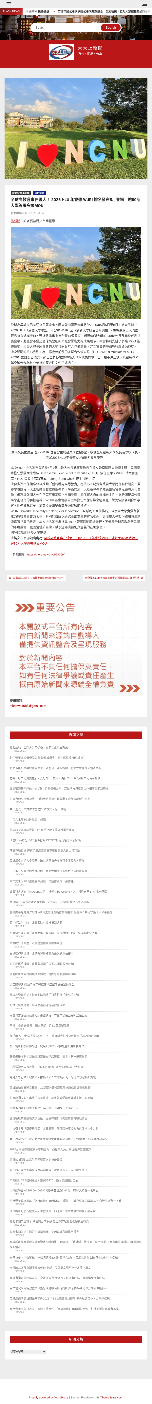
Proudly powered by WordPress (48, 1397)
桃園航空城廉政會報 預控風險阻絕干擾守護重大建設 (42, 829)
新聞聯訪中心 (19, 213)
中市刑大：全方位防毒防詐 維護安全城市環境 (38, 809)
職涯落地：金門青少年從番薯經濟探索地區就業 (39, 747)
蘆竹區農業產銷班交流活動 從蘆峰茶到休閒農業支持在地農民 (48, 1118)
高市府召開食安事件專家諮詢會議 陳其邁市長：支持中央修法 (48, 1170)
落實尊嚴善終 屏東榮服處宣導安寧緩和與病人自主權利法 (45, 850)
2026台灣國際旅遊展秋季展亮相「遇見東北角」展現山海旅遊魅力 (50, 1149)
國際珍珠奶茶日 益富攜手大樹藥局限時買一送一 (38, 578)
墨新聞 (15, 221)
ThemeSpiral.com (111, 1397)
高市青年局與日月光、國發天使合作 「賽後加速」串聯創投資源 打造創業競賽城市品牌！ (65, 1308)
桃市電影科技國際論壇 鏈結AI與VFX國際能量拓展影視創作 (47, 1046)
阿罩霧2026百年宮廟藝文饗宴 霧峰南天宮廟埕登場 (112, 578)
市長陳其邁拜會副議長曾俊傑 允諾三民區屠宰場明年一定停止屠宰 (50, 1267)
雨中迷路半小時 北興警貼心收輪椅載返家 (36, 922)
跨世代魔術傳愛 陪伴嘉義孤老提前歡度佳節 (37, 1005)
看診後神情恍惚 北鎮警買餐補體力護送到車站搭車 (41, 953)
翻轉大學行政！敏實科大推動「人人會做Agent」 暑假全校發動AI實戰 (53, 1077)
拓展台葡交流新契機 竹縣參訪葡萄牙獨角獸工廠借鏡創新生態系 (50, 798)
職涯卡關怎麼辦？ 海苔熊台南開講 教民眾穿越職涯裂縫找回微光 (49, 1221)
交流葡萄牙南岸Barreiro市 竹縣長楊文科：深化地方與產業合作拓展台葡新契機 (59, 788)
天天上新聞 (90, 48)
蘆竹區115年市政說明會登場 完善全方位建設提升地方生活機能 (49, 902)
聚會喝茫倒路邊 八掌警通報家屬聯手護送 (36, 943)
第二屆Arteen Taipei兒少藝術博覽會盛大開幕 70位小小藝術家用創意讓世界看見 (59, 1139)
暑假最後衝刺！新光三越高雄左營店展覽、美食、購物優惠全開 (48, 1056)
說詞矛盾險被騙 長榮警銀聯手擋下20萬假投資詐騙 (42, 963)
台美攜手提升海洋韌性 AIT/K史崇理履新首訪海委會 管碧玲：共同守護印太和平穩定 (61, 912)
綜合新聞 (39, 193)
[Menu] (8, 4)
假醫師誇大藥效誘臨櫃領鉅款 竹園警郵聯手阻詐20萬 (43, 974)
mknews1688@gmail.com (28, 705)
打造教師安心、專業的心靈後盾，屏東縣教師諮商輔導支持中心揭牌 (51, 1097)
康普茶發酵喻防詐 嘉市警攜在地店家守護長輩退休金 (42, 984)
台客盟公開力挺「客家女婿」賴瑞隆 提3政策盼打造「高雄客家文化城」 (55, 933)
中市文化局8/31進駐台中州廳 (28, 819)
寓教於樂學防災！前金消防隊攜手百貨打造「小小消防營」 (46, 994)
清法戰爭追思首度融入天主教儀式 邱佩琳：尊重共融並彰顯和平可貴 (53, 1211)
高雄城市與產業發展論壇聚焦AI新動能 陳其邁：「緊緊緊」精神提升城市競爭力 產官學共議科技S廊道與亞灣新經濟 (76, 1244)
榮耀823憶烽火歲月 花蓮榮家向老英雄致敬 (36, 1159)
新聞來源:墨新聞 (20, 193)
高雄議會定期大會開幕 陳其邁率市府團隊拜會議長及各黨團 (47, 860)
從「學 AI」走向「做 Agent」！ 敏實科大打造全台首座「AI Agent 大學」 (56, 1035)
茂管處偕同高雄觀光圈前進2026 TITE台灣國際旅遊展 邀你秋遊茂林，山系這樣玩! (60, 1298)
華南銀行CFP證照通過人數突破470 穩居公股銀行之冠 (44, 1180)
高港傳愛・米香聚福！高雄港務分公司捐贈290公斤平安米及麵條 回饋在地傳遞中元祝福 (64, 1257)
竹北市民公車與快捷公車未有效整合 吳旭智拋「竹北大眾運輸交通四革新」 (86, 11)
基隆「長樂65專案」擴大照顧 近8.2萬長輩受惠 (39, 1025)
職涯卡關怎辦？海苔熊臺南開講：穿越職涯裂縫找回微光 (44, 1231)
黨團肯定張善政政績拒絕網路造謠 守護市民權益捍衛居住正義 (50, 1015)
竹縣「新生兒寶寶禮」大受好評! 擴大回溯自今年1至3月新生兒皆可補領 (55, 778)
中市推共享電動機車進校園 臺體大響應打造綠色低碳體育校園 (48, 871)
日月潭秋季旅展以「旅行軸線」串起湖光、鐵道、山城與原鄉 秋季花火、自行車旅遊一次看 (65, 1200)
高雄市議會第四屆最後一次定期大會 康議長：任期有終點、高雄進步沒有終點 (57, 1277)
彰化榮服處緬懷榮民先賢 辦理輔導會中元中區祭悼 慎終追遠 (46, 757)
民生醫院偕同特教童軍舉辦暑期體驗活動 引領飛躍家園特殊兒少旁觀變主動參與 (58, 1288)
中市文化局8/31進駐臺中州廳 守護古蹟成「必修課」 (43, 881)
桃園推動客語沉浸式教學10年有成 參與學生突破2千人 (44, 1108)
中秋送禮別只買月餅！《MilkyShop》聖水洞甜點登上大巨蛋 (47, 1066)
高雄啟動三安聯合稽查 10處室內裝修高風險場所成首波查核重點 (50, 1087)
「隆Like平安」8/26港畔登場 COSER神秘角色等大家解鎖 (45, 840)
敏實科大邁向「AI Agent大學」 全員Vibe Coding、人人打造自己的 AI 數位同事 (58, 891)
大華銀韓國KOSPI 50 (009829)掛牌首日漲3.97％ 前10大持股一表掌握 (54, 1190)
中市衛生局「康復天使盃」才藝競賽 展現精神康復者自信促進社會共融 (54, 1128)
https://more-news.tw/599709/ (46, 554)
